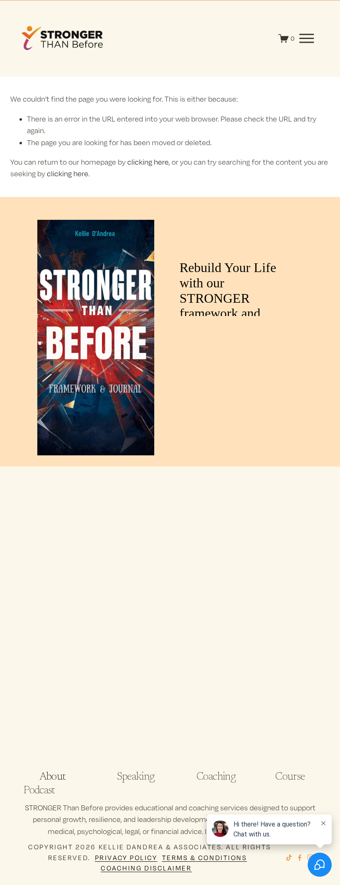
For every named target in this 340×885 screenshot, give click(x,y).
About (52, 777)
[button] (60, 601)
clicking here (148, 162)
